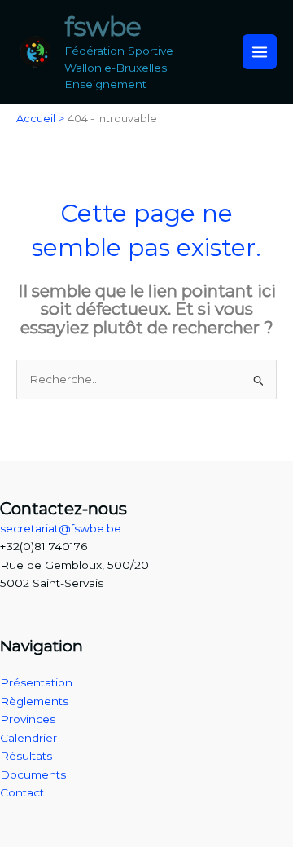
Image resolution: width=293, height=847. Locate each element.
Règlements (34, 701)
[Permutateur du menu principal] (260, 51)
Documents (33, 774)
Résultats (26, 755)
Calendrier (28, 737)
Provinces (27, 719)
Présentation (36, 682)
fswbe (103, 26)
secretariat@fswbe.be (60, 528)
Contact (22, 792)
